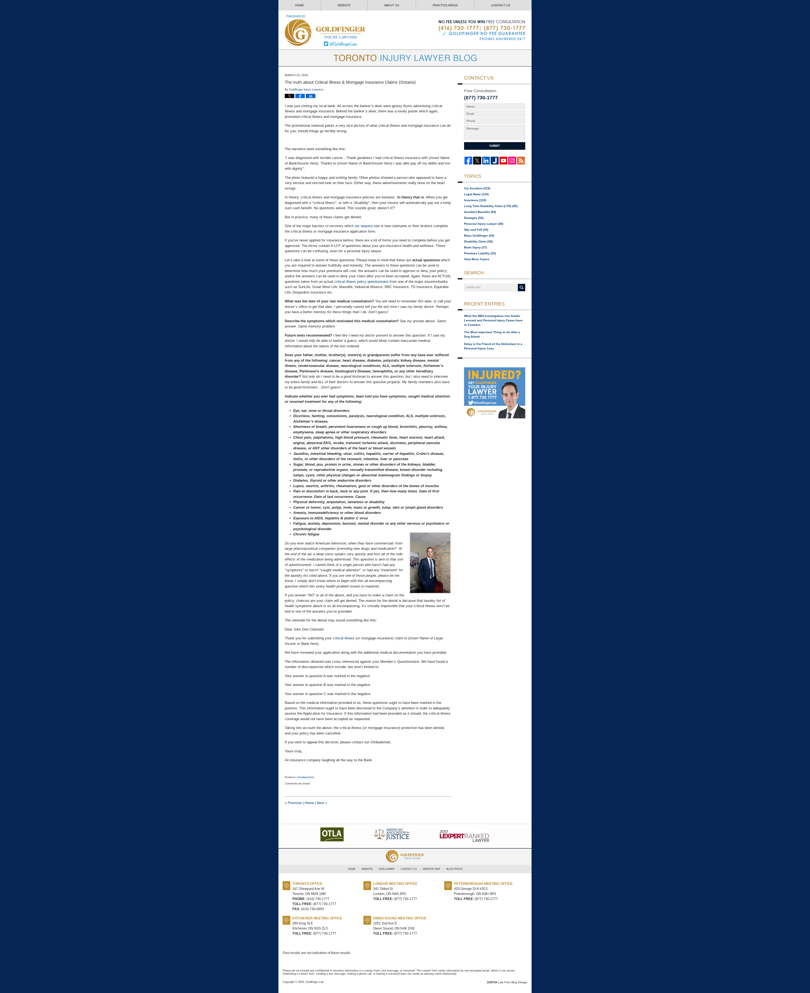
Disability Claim (478, 241)
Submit (494, 145)
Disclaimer (386, 869)
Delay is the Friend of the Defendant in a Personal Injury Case (493, 346)
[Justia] (494, 160)
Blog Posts (454, 869)
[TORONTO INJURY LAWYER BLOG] (405, 58)
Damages (474, 218)
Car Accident (477, 188)
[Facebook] (468, 160)
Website (344, 5)
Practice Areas (445, 5)
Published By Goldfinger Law (482, 30)
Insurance (475, 200)
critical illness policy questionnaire (361, 282)
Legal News (476, 194)
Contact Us (500, 5)
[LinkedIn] (486, 160)
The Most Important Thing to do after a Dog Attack (492, 334)
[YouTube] (503, 160)
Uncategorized (305, 777)
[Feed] (521, 160)
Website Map (431, 869)
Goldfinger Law (315, 982)
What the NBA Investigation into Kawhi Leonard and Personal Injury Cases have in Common (493, 320)
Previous (293, 803)
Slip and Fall (476, 229)
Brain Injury (475, 247)
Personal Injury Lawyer (483, 223)
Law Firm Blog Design (507, 982)
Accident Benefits (480, 212)
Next (322, 803)
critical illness (344, 638)
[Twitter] (477, 160)
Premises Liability (480, 253)
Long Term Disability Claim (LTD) (491, 206)
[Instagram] (512, 160)
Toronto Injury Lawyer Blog (325, 30)
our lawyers (364, 226)
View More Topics (476, 259)
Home (299, 5)
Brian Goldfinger (479, 235)
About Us (391, 5)
